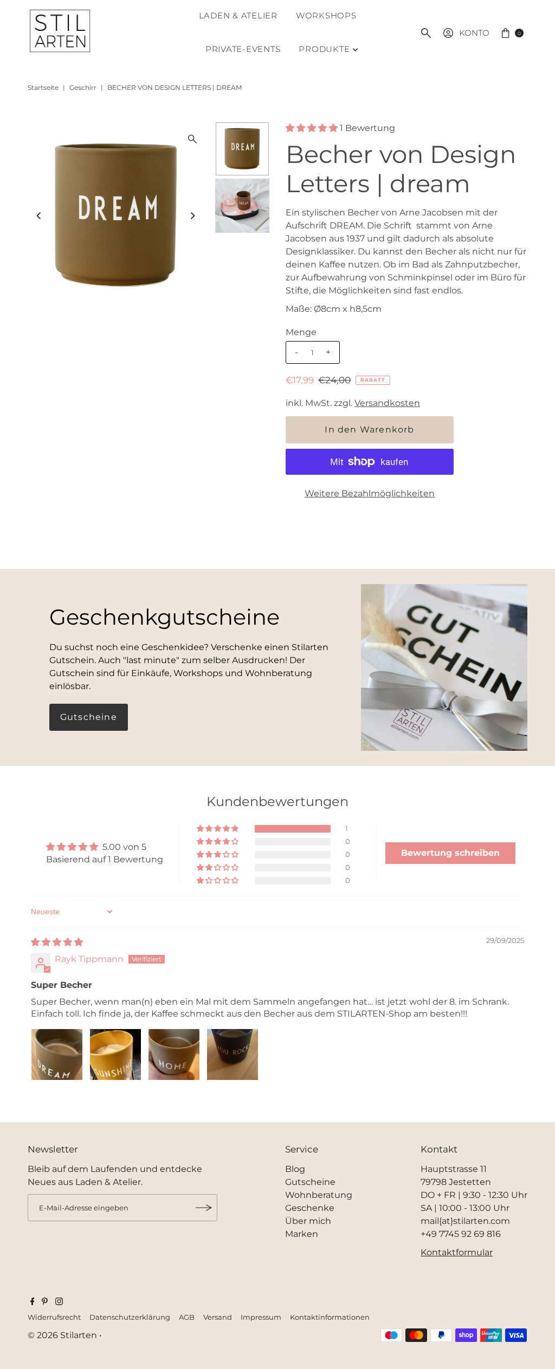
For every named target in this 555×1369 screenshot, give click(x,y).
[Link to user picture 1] (57, 1054)
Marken (301, 1234)
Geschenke (309, 1208)
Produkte (324, 49)
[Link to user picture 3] (174, 1054)
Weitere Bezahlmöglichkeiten (370, 493)
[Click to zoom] (192, 139)
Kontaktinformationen (330, 1317)
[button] (313, 128)
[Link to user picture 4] (232, 1054)
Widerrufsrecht (54, 1317)
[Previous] (39, 215)
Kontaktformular (457, 1252)
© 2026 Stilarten (63, 1335)
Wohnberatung (318, 1195)
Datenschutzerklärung (129, 1317)
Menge (301, 332)
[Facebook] (32, 1302)
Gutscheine (88, 717)
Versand (217, 1317)
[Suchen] (426, 33)
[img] (57, 942)
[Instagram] (59, 1302)
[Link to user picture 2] (115, 1054)
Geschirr (82, 87)
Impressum (261, 1317)
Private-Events (243, 49)
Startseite (43, 87)
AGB (187, 1317)
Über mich (308, 1221)
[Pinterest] (45, 1302)
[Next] (192, 215)
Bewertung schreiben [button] (450, 853)
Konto (474, 33)
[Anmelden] (203, 1207)
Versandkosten (387, 403)
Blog (295, 1169)
